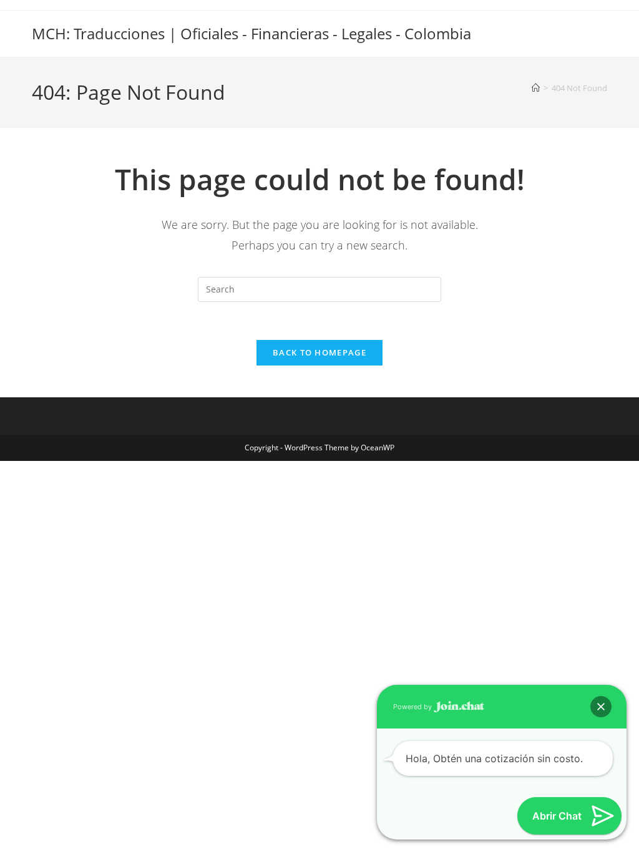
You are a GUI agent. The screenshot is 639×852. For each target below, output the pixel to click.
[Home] (536, 88)
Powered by (413, 706)
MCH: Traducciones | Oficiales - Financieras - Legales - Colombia (251, 33)
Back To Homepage (319, 352)
